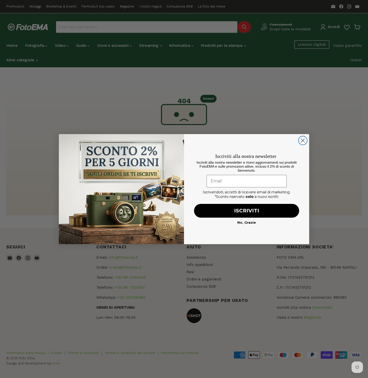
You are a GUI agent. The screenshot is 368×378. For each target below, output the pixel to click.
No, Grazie (246, 222)
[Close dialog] (302, 140)
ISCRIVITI (246, 211)
